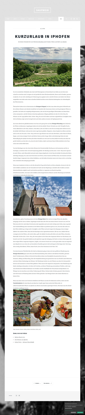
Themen (22, 18)
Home (8, 18)
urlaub (37, 329)
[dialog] (74, 408)
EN (66, 18)
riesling (25, 329)
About (15, 18)
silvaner (21, 329)
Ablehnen (73, 412)
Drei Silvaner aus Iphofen (21, 339)
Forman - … (38, 383)
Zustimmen (80, 412)
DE (61, 18)
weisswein (18, 329)
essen (40, 329)
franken (28, 329)
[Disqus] (42, 358)
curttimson (54, 405)
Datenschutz (41, 18)
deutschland (32, 329)
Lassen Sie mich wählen (69, 410)
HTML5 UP (41, 405)
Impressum (31, 18)
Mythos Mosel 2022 (20, 337)
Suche (50, 18)
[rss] (77, 19)
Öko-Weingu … (47, 383)
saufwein (42, 10)
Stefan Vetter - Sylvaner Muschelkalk (24, 342)
